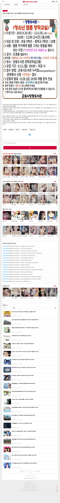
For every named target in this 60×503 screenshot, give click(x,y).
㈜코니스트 (30, 481)
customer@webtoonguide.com (32, 489)
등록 (30, 147)
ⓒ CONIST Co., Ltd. (30, 475)
